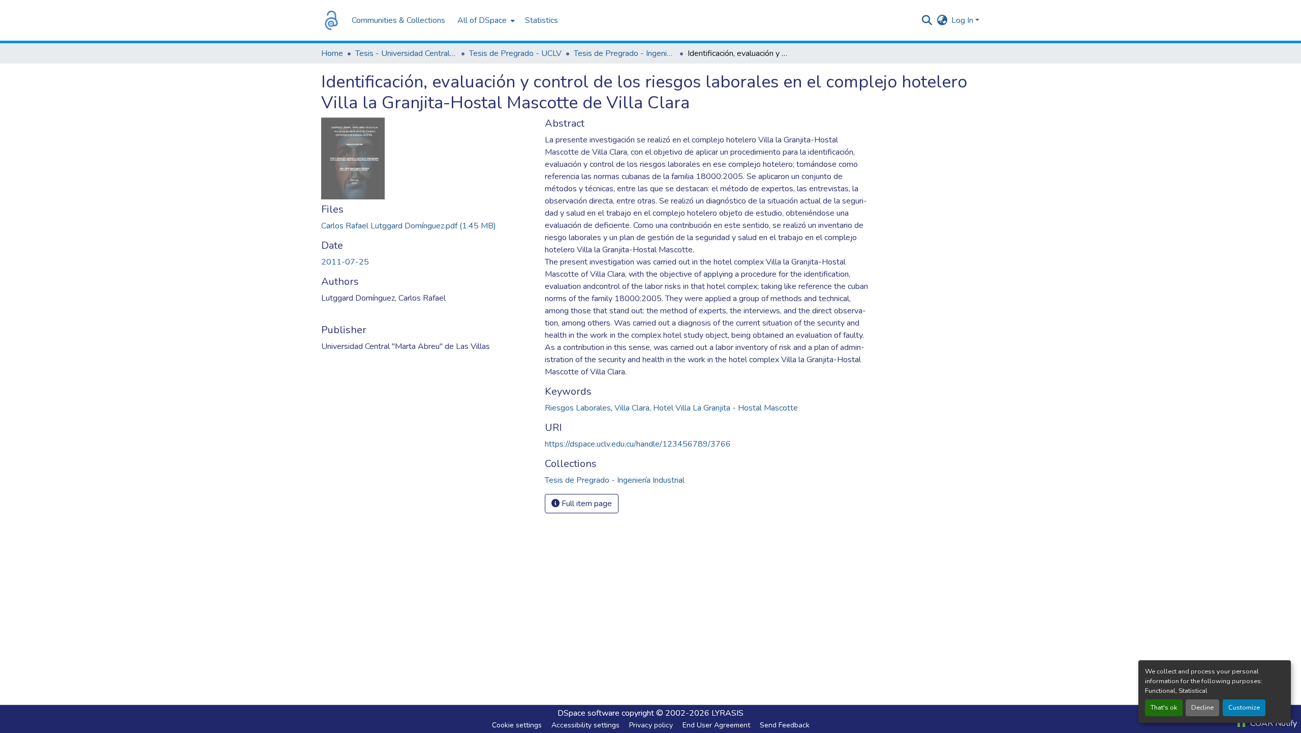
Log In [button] (963, 20)
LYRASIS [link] (727, 713)
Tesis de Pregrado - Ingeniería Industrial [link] (624, 53)
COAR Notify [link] (1272, 723)
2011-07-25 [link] (345, 262)
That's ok (1164, 707)
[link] (427, 226)
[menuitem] (485, 20)
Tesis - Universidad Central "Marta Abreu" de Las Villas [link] (406, 53)
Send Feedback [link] (785, 725)
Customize (1244, 707)
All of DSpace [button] (482, 20)
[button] (331, 20)
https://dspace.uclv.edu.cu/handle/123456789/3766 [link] (638, 444)
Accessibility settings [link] (585, 725)
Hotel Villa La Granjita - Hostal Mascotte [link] (725, 408)
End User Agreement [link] (716, 725)
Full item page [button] (586, 503)
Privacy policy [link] (651, 725)
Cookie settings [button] (517, 725)
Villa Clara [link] (631, 408)
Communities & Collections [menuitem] (398, 20)
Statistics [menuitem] (541, 20)
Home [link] (332, 53)
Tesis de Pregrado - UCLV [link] (515, 53)
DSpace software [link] (588, 713)
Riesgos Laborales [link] (578, 408)
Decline (1202, 707)
